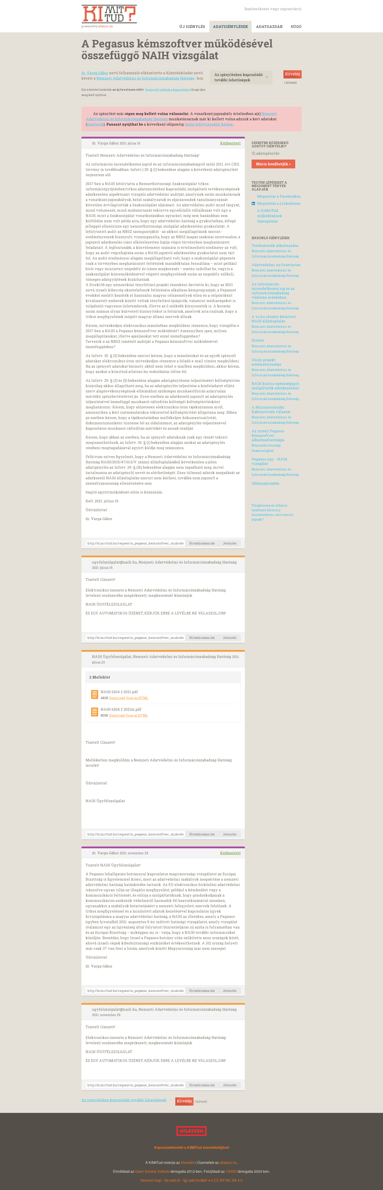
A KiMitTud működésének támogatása (269, 215)
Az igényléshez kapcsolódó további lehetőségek (238, 77)
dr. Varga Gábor (94, 72)
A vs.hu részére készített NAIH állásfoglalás (274, 318)
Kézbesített (230, 143)
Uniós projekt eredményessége (266, 362)
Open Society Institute (152, 1171)
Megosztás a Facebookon (279, 196)
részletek (95, 124)
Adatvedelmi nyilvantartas (276, 264)
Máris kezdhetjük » (273, 164)
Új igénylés (192, 26)
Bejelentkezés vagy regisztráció (272, 8)
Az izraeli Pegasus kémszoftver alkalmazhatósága (268, 435)
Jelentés (229, 543)
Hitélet (258, 340)
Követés (292, 73)
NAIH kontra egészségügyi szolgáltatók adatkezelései (275, 385)
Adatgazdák (269, 26)
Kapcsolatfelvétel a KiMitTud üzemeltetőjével (191, 1147)
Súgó (296, 26)
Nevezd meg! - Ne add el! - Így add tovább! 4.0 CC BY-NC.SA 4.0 (191, 1180)
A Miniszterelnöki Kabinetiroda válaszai (271, 409)
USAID (231, 1171)
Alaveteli (188, 1162)
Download (117, 698)
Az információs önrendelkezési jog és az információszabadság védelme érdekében (273, 291)
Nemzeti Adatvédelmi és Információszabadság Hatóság (145, 78)
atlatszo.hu (105, 26)
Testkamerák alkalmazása (275, 245)
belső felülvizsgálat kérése (209, 124)
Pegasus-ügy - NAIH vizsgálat (269, 461)
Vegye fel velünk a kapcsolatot (167, 90)
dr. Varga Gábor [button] (106, 143)
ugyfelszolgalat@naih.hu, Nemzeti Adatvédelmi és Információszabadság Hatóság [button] (164, 562)
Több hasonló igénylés (265, 483)
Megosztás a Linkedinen (279, 203)
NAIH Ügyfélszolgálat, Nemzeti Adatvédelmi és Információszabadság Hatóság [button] (162, 656)
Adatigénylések (230, 26)
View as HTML (137, 698)
